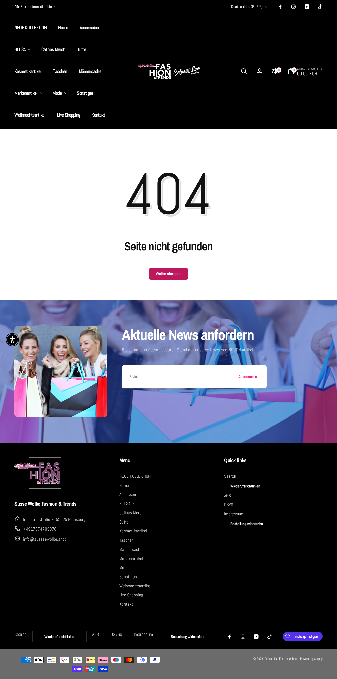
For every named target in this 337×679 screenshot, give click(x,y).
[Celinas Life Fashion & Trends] (38, 488)
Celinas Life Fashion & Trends (282, 659)
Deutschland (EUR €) (247, 6)
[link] (35, 7)
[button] (28, 93)
